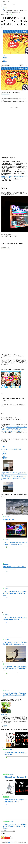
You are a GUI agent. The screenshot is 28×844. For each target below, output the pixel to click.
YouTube (5, 726)
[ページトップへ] (1, 839)
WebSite (5, 725)
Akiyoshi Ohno (4, 714)
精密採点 (18, 449)
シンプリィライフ (5, 1)
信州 (14, 449)
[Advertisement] (14, 120)
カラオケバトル (4, 449)
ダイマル (10, 449)
